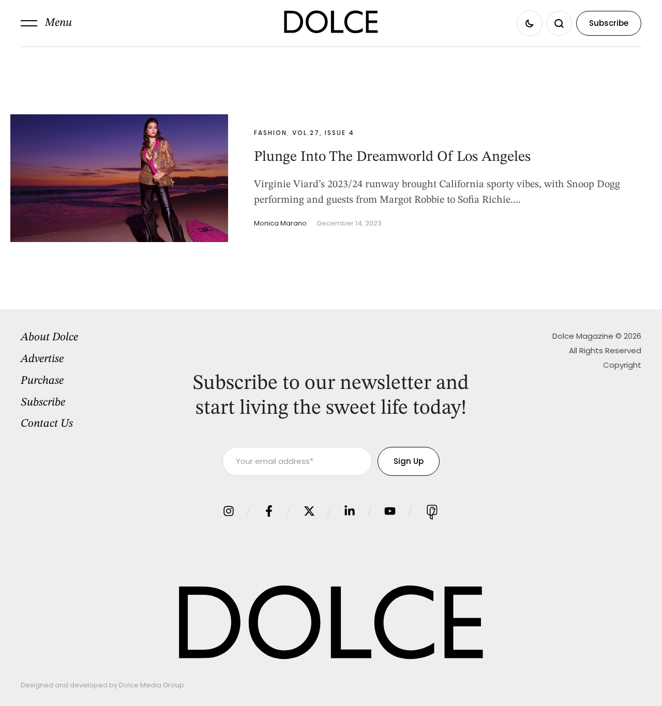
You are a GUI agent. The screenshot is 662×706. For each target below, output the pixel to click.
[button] (46, 23)
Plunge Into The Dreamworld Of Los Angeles (392, 157)
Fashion (270, 132)
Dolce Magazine (582, 336)
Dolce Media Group (151, 685)
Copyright (622, 364)
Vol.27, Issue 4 (323, 132)
